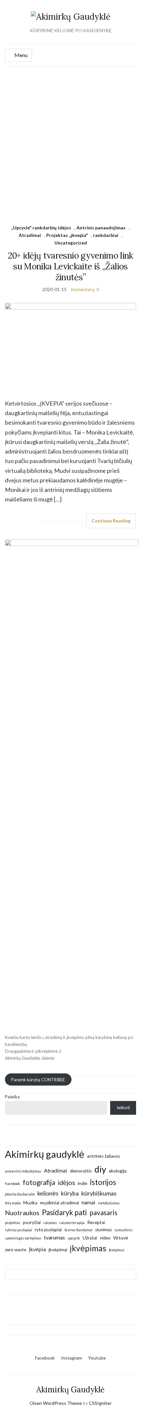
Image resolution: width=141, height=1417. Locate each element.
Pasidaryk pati (64, 1212)
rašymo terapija (72, 1222)
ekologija (118, 1171)
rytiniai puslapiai (18, 1230)
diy (100, 1169)
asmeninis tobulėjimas (23, 1171)
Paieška (12, 1096)
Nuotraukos (22, 1212)
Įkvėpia (37, 1249)
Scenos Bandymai (78, 1230)
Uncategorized (70, 242)
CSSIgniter (100, 1403)
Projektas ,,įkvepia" (67, 235)
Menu (20, 55)
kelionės (47, 1193)
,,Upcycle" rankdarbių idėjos (41, 227)
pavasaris (103, 1212)
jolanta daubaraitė (20, 1194)
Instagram (71, 1358)
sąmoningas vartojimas (23, 1238)
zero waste (15, 1249)
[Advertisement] (70, 140)
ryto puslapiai (48, 1229)
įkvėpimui (116, 1250)
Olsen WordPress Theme (56, 1403)
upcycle (74, 1238)
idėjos (66, 1182)
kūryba (70, 1193)
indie (82, 1183)
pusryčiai (32, 1222)
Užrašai (90, 1237)
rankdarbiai (105, 235)
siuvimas (103, 1229)
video (105, 1237)
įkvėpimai (58, 1249)
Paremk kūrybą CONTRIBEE (38, 1079)
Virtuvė (120, 1237)
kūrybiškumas (98, 1193)
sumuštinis (123, 1230)
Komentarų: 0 (85, 289)
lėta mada (13, 1203)
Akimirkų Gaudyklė (70, 1390)
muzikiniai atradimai (59, 1202)
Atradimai (30, 235)
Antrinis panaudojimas (101, 227)
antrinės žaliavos (103, 1156)
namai (88, 1202)
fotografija (39, 1182)
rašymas (50, 1222)
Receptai (96, 1222)
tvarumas (54, 1237)
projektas (12, 1222)
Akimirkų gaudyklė (44, 1154)
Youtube (97, 1358)
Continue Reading (111, 520)
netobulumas (109, 1203)
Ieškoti (123, 1107)
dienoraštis (81, 1171)
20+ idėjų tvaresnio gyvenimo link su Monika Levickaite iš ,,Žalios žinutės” (70, 266)
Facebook (12, 1183)
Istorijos (103, 1182)
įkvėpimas (88, 1248)
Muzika (30, 1202)
